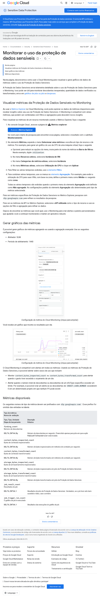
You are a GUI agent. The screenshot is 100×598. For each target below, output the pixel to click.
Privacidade (21, 578)
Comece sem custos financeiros (80, 10)
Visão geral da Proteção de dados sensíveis (34, 25)
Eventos (79, 555)
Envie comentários (86, 53)
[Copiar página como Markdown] (45, 59)
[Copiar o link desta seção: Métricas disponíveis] (32, 398)
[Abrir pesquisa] (61, 2)
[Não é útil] (95, 47)
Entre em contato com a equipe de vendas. (12, 564)
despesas (51, 93)
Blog (77, 551)
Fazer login (92, 3)
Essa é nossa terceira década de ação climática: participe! (26, 581)
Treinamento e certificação (61, 569)
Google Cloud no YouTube (85, 563)
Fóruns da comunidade (36, 551)
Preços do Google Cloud (12, 555)
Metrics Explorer (18, 109)
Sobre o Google (9, 578)
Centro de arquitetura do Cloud (60, 564)
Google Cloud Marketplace (13, 559)
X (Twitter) (80, 559)
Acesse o (22, 130)
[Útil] (91, 47)
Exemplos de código (59, 559)
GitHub (54, 551)
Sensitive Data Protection (22, 10)
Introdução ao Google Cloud (62, 555)
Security (27, 47)
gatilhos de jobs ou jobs (35, 93)
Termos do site (34, 578)
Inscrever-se (55, 586)
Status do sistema (34, 563)
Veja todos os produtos (12, 551)
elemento (55, 170)
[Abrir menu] (3, 3)
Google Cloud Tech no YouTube (84, 568)
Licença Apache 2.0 (60, 532)
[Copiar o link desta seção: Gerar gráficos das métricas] (42, 223)
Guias (56, 47)
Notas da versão (33, 559)
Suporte (30, 555)
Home (5, 47)
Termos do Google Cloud (51, 578)
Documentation (15, 47)
